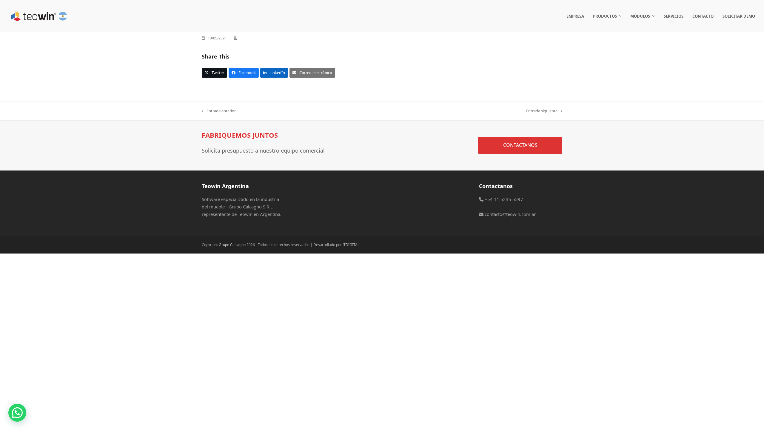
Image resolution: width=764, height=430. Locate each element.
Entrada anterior (219, 111)
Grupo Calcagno (232, 244)
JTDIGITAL (351, 244)
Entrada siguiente (541, 111)
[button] (214, 72)
